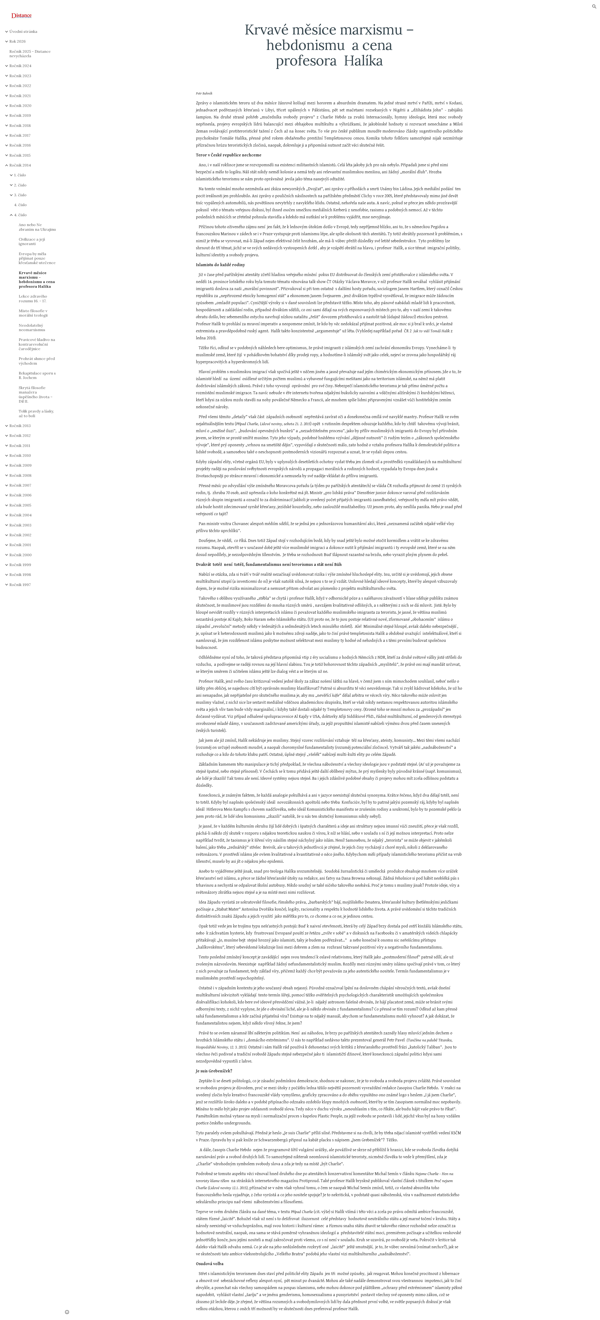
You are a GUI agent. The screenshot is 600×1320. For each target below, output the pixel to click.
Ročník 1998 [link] (20, 574)
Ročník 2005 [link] (20, 505)
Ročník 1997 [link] (20, 584)
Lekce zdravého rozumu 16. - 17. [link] (33, 298)
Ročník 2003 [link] (20, 525)
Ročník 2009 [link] (20, 465)
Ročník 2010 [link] (20, 455)
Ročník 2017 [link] (19, 135)
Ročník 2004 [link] (20, 515)
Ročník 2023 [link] (20, 75)
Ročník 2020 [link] (20, 105)
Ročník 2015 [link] (19, 155)
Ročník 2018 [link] (20, 125)
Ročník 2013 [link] (20, 425)
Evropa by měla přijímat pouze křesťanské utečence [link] (37, 258)
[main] (329, 45)
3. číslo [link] (20, 195)
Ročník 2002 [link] (20, 535)
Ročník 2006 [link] (20, 495)
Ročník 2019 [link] (20, 115)
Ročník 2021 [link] (20, 95)
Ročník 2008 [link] (20, 475)
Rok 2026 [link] (17, 41)
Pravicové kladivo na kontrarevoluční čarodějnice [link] (37, 344)
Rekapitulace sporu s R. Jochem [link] (37, 375)
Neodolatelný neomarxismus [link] (32, 327)
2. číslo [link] (20, 185)
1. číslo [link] (20, 175)
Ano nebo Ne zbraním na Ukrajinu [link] (37, 226)
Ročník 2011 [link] (19, 445)
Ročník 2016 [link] (20, 145)
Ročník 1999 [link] (20, 564)
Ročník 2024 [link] (20, 65)
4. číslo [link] (20, 204)
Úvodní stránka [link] (23, 31)
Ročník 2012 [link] (20, 435)
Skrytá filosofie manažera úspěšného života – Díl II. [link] (35, 394)
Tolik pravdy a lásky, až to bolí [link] (36, 413)
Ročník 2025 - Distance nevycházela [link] (30, 53)
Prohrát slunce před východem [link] (37, 360)
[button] (594, 6)
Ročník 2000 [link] (20, 554)
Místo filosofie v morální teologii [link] (33, 313)
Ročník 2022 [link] (20, 85)
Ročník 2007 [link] (20, 485)
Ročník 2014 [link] (20, 165)
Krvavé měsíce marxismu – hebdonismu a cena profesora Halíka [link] (37, 279)
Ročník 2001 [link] (20, 544)
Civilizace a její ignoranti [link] (32, 241)
